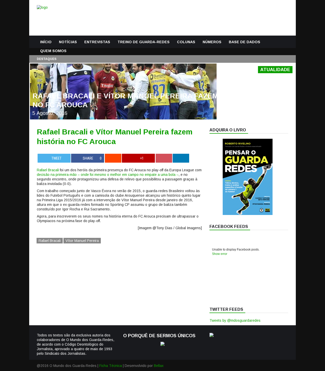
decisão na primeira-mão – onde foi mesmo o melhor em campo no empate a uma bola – (107, 175)
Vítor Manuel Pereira (82, 241)
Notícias (68, 42)
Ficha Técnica (110, 366)
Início (46, 42)
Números (212, 42)
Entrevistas (97, 42)
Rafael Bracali (48, 170)
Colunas (186, 42)
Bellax (159, 366)
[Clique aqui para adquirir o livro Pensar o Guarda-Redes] (247, 214)
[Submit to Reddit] (113, 158)
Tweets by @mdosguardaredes (235, 320)
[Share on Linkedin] (181, 158)
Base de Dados (244, 42)
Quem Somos (53, 51)
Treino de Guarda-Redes (144, 42)
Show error (219, 254)
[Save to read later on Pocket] (164, 158)
